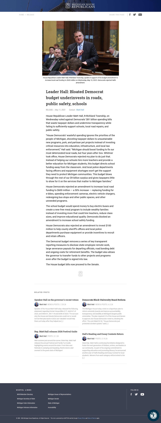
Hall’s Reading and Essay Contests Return (103, 334)
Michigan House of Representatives (59, 394)
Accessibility (52, 407)
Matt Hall (80, 110)
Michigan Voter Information (26, 403)
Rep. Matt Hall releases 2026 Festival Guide (55, 331)
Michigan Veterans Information (27, 407)
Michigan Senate (53, 399)
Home (21, 15)
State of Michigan (53, 403)
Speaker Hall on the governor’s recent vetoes (56, 299)
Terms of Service (92, 418)
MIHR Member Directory (25, 394)
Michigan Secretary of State (26, 399)
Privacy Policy (81, 418)
